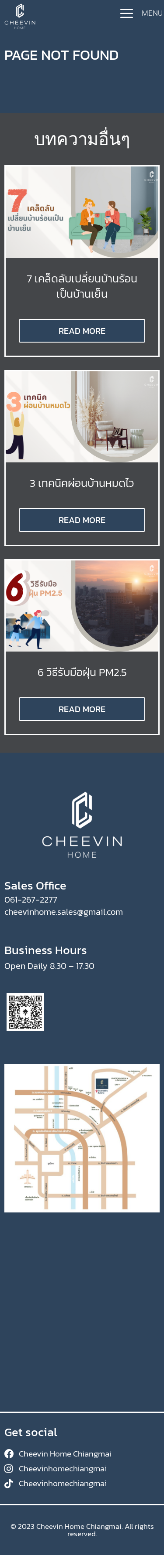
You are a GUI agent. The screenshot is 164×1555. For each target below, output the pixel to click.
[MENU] (126, 13)
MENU (152, 13)
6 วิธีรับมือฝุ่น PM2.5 (82, 672)
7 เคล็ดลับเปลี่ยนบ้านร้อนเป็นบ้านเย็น (82, 286)
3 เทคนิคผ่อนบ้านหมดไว (82, 483)
